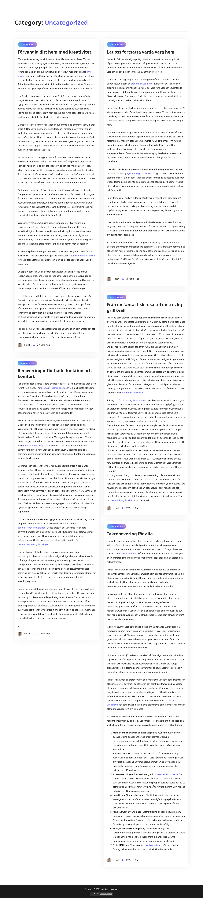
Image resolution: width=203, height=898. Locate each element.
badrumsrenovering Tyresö (37, 445)
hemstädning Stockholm (123, 500)
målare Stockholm (127, 553)
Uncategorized (27, 44)
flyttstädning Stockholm (138, 173)
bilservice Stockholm (166, 774)
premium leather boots (53, 388)
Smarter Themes (106, 894)
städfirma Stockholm (141, 83)
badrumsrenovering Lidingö (31, 527)
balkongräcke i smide (84, 255)
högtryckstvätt (153, 845)
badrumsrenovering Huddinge (33, 544)
